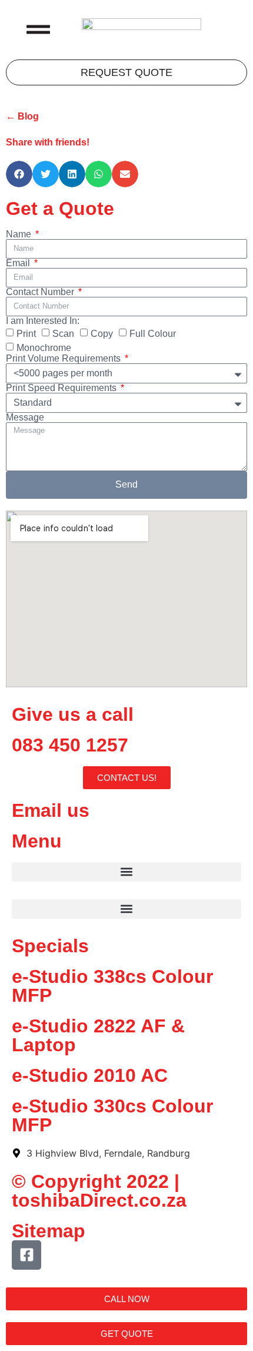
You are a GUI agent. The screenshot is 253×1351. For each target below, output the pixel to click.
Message (25, 417)
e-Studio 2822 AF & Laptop (98, 1035)
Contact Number (41, 292)
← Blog (22, 116)
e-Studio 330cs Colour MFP (112, 1115)
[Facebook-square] (26, 1255)
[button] (19, 174)
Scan (63, 334)
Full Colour (152, 334)
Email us (50, 810)
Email (19, 263)
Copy (102, 334)
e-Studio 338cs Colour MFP (112, 986)
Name (20, 234)
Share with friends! (47, 142)
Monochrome (43, 348)
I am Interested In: (42, 321)
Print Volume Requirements (64, 358)
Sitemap (48, 1230)
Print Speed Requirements (62, 388)
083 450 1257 (70, 745)
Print (26, 334)
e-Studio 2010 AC (90, 1075)
